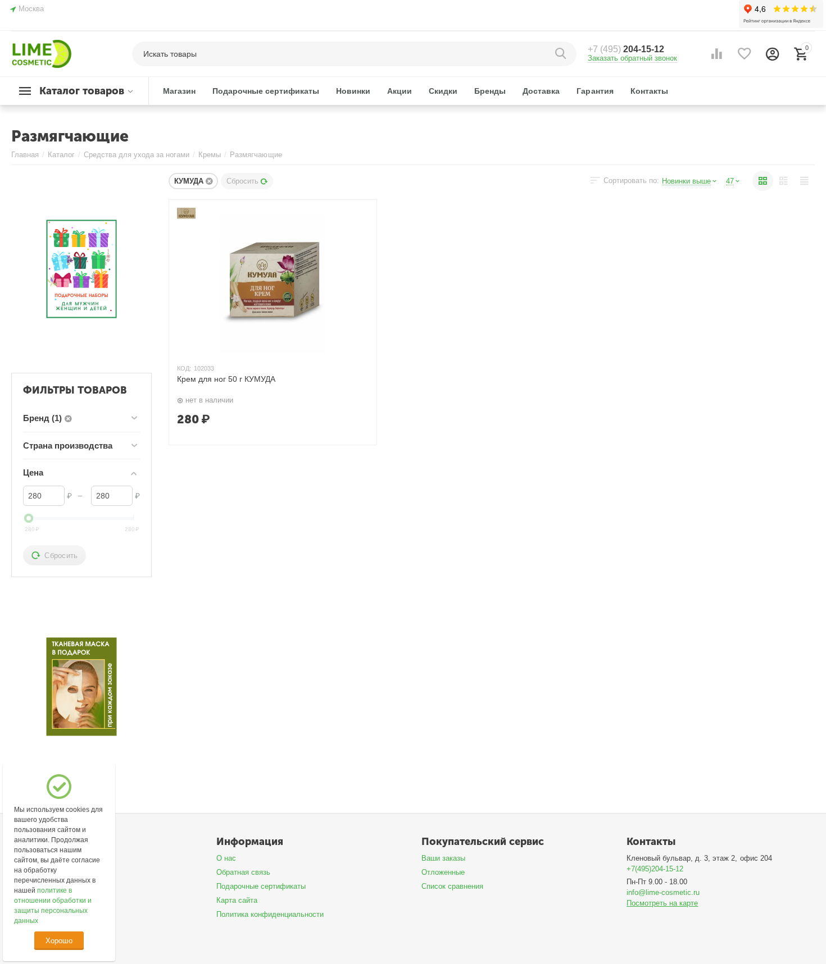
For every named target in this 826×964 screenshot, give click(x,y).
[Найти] (562, 54)
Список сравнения (452, 886)
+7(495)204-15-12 (655, 869)
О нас (226, 858)
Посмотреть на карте (662, 903)
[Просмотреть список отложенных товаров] (744, 54)
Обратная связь (243, 872)
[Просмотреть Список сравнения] (716, 54)
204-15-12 (626, 49)
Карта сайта (236, 900)
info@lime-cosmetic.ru (663, 892)
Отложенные (443, 872)
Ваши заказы (443, 858)
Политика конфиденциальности (270, 914)
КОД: (184, 368)
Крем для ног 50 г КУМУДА (226, 378)
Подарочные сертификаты (261, 886)
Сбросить (242, 181)
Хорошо (59, 940)
